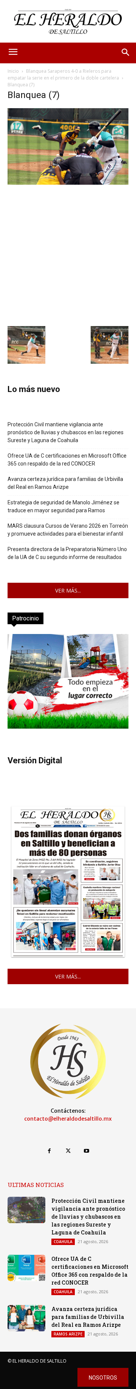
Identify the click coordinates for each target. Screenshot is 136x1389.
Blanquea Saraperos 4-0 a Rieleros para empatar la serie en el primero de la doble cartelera (63, 74)
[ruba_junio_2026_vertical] (68, 726)
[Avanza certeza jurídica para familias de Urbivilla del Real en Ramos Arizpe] (26, 1318)
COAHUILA (63, 1241)
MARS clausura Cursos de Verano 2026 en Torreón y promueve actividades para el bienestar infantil (68, 530)
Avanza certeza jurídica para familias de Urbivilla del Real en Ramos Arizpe (65, 483)
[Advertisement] (68, 254)
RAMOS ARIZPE (68, 1334)
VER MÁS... (68, 590)
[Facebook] (49, 1151)
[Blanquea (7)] (68, 182)
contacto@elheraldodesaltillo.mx (68, 1118)
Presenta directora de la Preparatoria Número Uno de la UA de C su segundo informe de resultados (67, 553)
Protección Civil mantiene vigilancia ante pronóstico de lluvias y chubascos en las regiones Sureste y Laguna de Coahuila (66, 432)
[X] (67, 1151)
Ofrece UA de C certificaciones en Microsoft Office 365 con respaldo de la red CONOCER (67, 460)
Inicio (13, 71)
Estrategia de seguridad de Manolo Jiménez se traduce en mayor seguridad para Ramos (63, 506)
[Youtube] (86, 1151)
